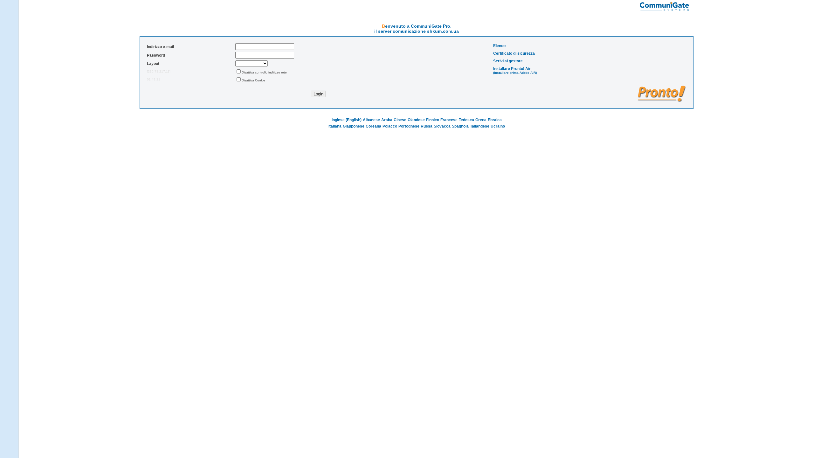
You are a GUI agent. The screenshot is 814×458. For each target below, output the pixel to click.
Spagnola (460, 126)
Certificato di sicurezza (514, 53)
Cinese (400, 120)
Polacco (390, 126)
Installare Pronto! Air (512, 68)
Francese (449, 120)
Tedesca (466, 120)
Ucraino (498, 126)
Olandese (416, 120)
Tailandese (479, 126)
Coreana (373, 126)
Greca (480, 120)
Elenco (499, 46)
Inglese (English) (347, 120)
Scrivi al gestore (508, 61)
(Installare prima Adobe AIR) (515, 72)
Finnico (432, 120)
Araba (386, 120)
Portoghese (408, 126)
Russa (426, 126)
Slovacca (442, 126)
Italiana (334, 126)
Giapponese (353, 126)
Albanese (371, 120)
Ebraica (495, 120)
